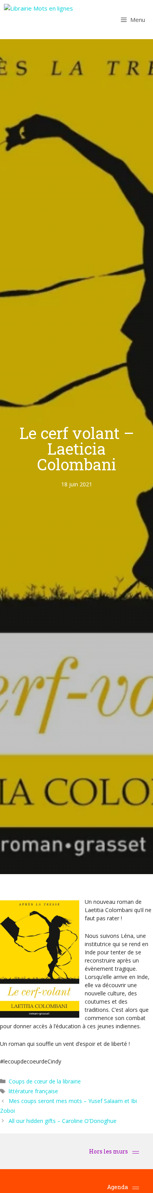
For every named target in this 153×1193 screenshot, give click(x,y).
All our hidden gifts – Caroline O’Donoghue (63, 1121)
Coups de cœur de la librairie (45, 1081)
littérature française (33, 1091)
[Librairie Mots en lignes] (38, 19)
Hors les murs (109, 1151)
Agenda (117, 1187)
